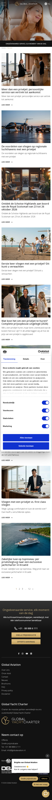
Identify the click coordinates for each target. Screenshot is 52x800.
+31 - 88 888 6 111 (28, 628)
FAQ (3, 687)
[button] (47, 4)
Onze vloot (6, 673)
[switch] (45, 410)
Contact (5, 676)
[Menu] (3, 3)
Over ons (6, 670)
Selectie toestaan (26, 446)
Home (4, 48)
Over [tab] (43, 359)
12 (29, 588)
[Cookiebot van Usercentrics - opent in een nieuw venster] (38, 352)
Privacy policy (7, 690)
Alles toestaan (26, 438)
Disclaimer (6, 694)
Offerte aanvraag (26, 642)
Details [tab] (26, 359)
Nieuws (5, 680)
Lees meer (6, 105)
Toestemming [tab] (9, 359)
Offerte (5, 740)
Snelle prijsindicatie (26, 635)
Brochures (6, 683)
